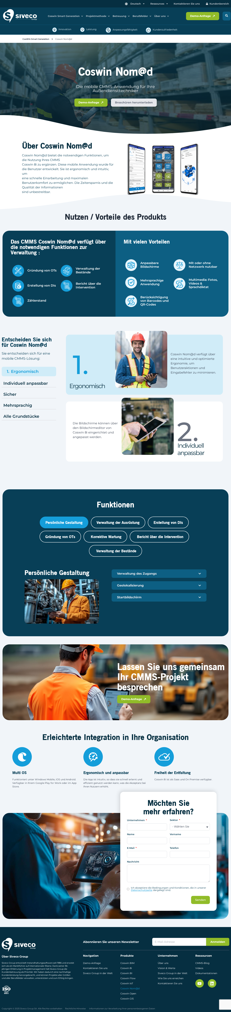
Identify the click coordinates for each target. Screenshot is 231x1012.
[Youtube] (199, 983)
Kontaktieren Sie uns (187, 3)
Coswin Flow (127, 978)
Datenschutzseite (141, 890)
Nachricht (133, 862)
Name (130, 834)
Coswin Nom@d (130, 988)
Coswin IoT (126, 983)
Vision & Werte (166, 968)
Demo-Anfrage (92, 963)
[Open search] (227, 16)
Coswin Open (128, 993)
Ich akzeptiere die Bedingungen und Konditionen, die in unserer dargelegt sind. (168, 889)
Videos (199, 968)
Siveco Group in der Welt (98, 973)
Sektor (174, 820)
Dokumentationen (206, 973)
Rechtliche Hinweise (75, 1008)
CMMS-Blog (202, 963)
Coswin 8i (126, 968)
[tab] (64, 522)
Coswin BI (126, 973)
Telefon (174, 848)
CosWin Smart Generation (35, 39)
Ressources (157, 3)
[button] (66, 16)
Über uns (163, 963)
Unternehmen (136, 820)
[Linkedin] (212, 983)
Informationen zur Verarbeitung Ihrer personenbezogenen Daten (122, 1008)
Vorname (175, 834)
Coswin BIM (127, 963)
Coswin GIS (127, 998)
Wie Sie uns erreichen (170, 978)
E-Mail (131, 848)
